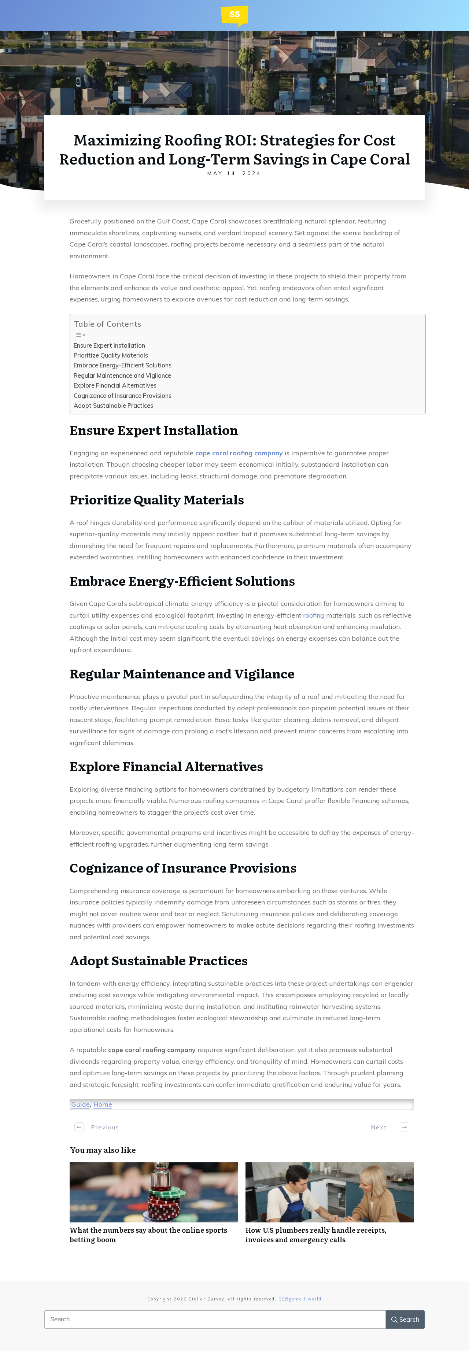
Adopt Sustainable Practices (113, 405)
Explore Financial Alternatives (115, 385)
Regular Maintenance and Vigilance (122, 375)
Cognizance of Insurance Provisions (122, 395)
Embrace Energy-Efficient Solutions (122, 365)
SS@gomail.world (300, 1299)
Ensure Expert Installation (109, 345)
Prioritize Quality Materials (111, 355)
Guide (80, 1104)
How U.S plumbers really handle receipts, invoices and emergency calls (329, 1206)
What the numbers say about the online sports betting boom (154, 1206)
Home (102, 1104)
